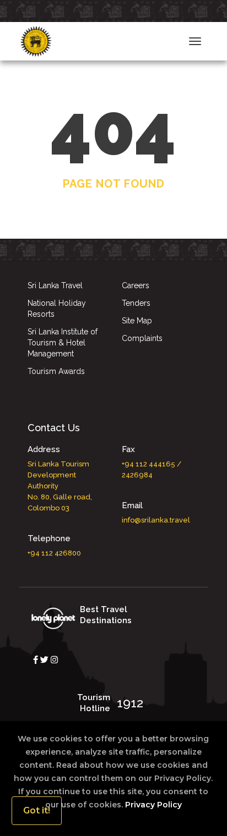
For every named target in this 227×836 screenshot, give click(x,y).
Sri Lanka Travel (55, 285)
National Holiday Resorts (57, 308)
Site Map (137, 320)
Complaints (142, 338)
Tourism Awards (56, 371)
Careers (135, 285)
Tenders (136, 303)
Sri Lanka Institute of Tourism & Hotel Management (63, 342)
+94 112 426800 (54, 553)
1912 (130, 702)
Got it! (36, 810)
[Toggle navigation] (195, 41)
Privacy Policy (152, 805)
